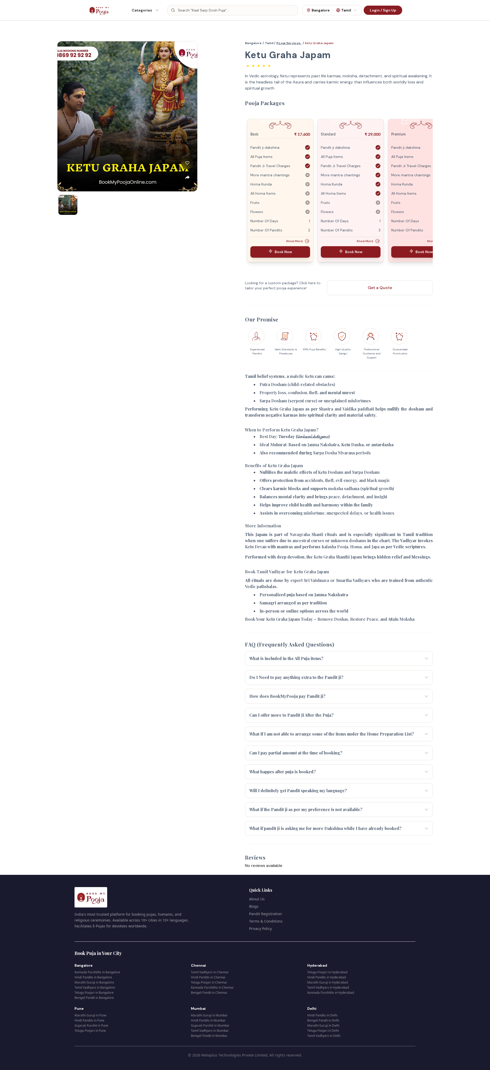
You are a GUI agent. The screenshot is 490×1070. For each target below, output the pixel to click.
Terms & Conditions (266, 921)
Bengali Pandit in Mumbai (209, 1036)
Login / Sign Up (383, 10)
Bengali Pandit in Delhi (323, 1020)
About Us (257, 899)
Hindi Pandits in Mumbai (208, 1020)
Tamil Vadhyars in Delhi (323, 1036)
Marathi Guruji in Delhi (323, 1025)
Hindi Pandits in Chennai (208, 977)
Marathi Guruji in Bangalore (94, 982)
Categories (142, 10)
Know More (294, 241)
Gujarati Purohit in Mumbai (210, 1025)
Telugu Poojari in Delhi (323, 1030)
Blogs (254, 906)
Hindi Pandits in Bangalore (93, 977)
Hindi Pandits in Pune (89, 1020)
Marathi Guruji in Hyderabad (327, 982)
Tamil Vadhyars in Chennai (209, 972)
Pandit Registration (265, 913)
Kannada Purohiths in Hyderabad (330, 992)
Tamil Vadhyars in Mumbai (209, 1030)
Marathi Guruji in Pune (90, 1015)
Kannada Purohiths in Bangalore (97, 972)
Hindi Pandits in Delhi (322, 1015)
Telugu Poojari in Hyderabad (327, 972)
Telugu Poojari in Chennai (209, 982)
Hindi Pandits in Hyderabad (326, 977)
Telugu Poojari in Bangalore (94, 992)
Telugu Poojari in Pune (90, 1030)
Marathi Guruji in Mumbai (209, 1015)
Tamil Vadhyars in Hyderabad (328, 987)
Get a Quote (380, 287)
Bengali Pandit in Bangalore (94, 998)
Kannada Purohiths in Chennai (212, 987)
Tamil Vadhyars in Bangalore (95, 987)
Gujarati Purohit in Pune (91, 1025)
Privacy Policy (260, 928)
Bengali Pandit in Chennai (209, 992)
